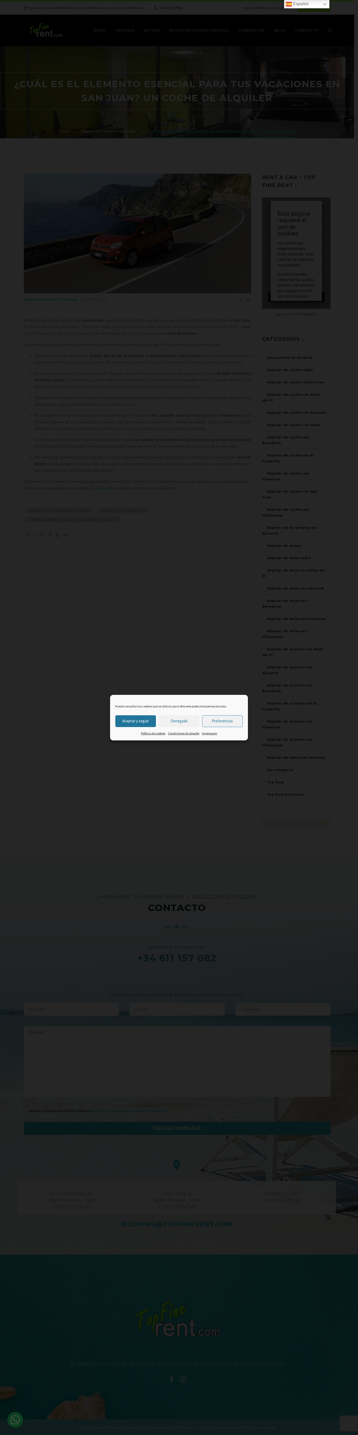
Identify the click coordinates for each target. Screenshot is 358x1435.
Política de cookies (153, 733)
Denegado (179, 720)
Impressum (209, 733)
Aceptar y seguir (135, 720)
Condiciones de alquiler (183, 733)
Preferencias (222, 720)
